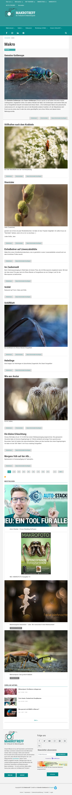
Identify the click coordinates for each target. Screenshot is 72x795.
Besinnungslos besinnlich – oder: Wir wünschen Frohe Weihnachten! (32, 624)
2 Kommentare (19, 176)
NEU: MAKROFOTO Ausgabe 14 (20, 577)
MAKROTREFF (25, 13)
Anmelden (21, 5)
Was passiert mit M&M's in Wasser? (28, 709)
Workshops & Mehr (40, 28)
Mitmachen (17, 2)
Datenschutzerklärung (37, 792)
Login (51, 792)
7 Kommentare (19, 428)
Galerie (20, 28)
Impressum (27, 792)
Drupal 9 (52, 787)
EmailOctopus (56, 758)
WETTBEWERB (28, 2)
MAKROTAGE (40, 2)
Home (21, 792)
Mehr (35, 720)
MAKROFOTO (52, 1)
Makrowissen (10, 28)
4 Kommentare (44, 118)
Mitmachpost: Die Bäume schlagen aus (29, 689)
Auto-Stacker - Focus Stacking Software (23, 529)
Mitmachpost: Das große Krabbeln (21, 674)
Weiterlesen (35, 118)
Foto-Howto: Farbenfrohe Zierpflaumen (29, 698)
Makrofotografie (16, 628)
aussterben (16, 758)
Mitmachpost (14, 678)
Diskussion (29, 28)
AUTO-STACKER (10, 5)
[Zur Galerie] (11, 12)
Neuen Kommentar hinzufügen (59, 118)
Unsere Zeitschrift (55, 28)
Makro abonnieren (5, 477)
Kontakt (22, 775)
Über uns (7, 2)
